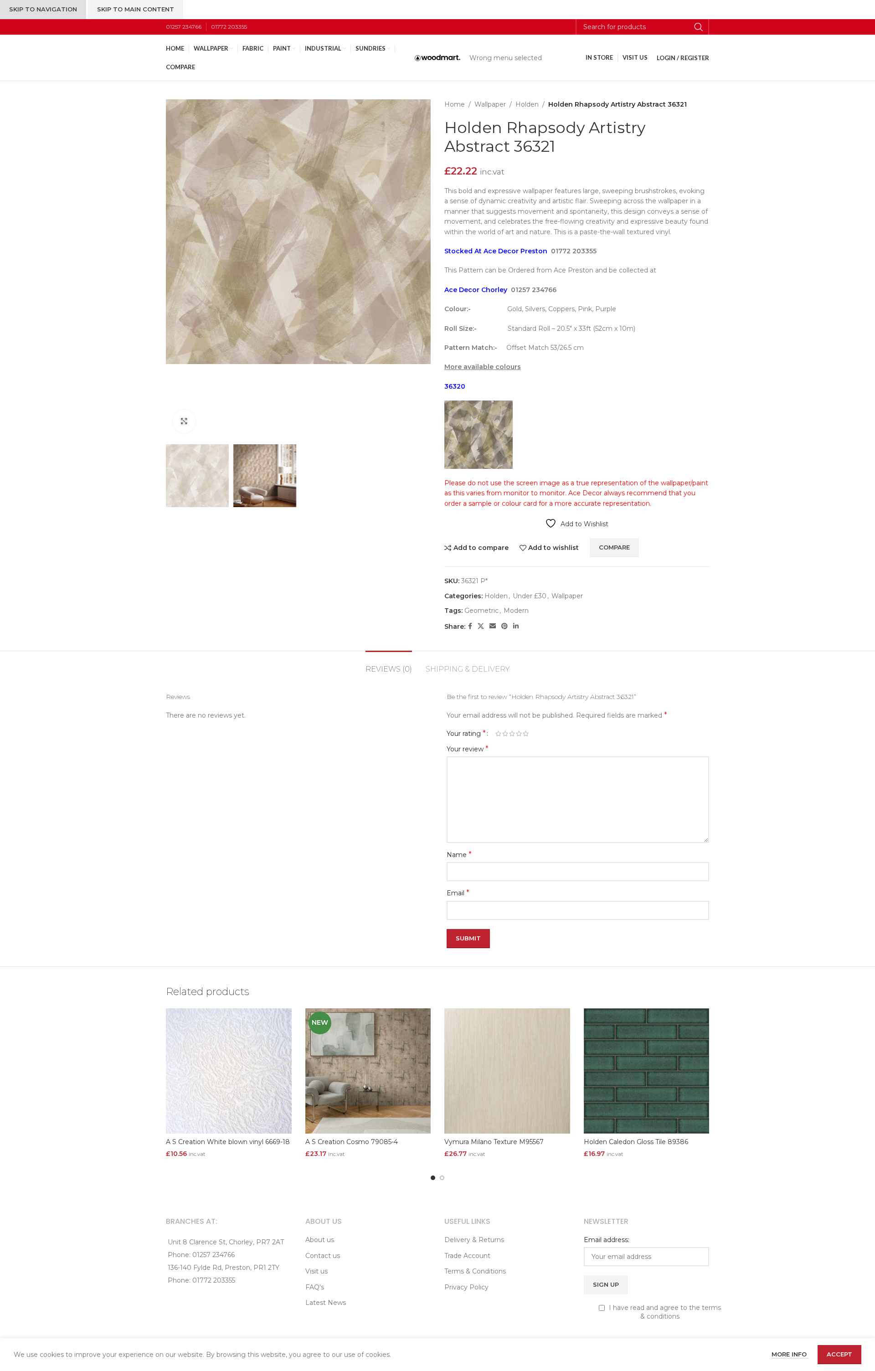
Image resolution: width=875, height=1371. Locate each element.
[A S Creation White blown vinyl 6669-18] (229, 1071)
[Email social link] (493, 626)
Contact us (322, 1256)
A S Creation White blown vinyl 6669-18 (228, 1142)
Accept (839, 1354)
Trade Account (467, 1256)
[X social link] (481, 626)
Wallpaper (490, 104)
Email (458, 892)
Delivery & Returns (474, 1240)
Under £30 (529, 596)
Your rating (466, 733)
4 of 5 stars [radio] (518, 733)
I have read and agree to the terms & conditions (664, 1312)
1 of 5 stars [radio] (498, 733)
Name (459, 854)
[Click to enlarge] (184, 421)
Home (454, 104)
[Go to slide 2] (442, 1178)
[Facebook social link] (470, 626)
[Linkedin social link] (515, 626)
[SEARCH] (698, 26)
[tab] (388, 664)
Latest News (325, 1303)
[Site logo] (437, 57)
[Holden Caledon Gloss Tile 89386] (647, 1071)
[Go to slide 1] (433, 1178)
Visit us (316, 1271)
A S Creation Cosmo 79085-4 (351, 1142)
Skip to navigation (43, 9)
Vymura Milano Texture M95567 (494, 1142)
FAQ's (314, 1287)
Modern (516, 610)
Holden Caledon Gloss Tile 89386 (636, 1142)
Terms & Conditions (475, 1271)
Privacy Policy (466, 1287)
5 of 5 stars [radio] (525, 733)
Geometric (481, 610)
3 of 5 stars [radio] (512, 733)
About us (319, 1240)
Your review (468, 749)
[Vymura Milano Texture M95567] (507, 1071)
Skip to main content (135, 9)
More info (790, 1354)
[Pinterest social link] (504, 626)
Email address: (606, 1240)
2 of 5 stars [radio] (505, 733)
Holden (527, 104)
